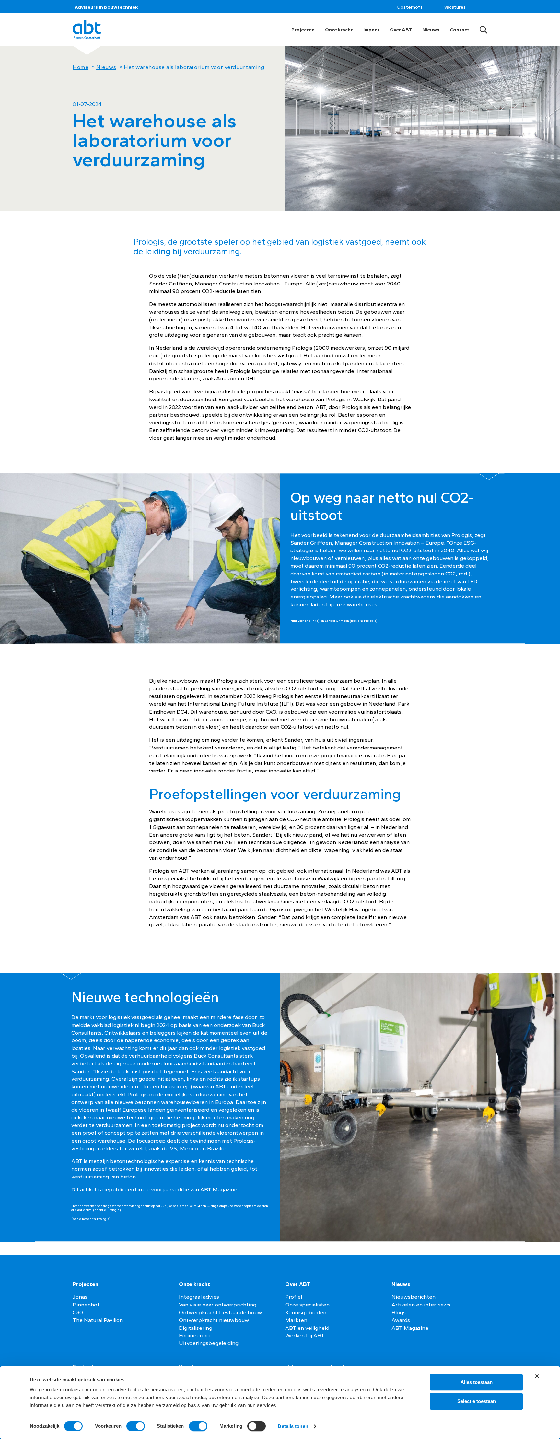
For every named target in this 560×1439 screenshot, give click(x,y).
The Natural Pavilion (98, 1320)
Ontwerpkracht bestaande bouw (220, 1312)
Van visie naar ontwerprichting (217, 1304)
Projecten (303, 30)
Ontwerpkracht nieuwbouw (214, 1320)
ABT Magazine (409, 1328)
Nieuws (430, 30)
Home (80, 67)
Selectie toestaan (476, 1401)
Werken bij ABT (304, 1335)
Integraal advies (199, 1297)
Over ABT (401, 30)
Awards (400, 1320)
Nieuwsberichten (413, 1297)
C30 (78, 1312)
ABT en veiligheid (307, 1328)
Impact (371, 30)
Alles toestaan (477, 1382)
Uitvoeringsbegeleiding (209, 1343)
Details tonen (293, 1426)
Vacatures (455, 7)
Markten (296, 1320)
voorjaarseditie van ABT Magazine (194, 1189)
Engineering (194, 1335)
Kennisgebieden (305, 1312)
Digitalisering (195, 1328)
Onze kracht (339, 30)
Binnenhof (86, 1304)
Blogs (398, 1312)
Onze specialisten (307, 1304)
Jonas (80, 1297)
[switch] (135, 1426)
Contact (459, 30)
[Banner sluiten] (537, 1376)
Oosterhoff (410, 7)
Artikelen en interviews (420, 1304)
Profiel (293, 1297)
